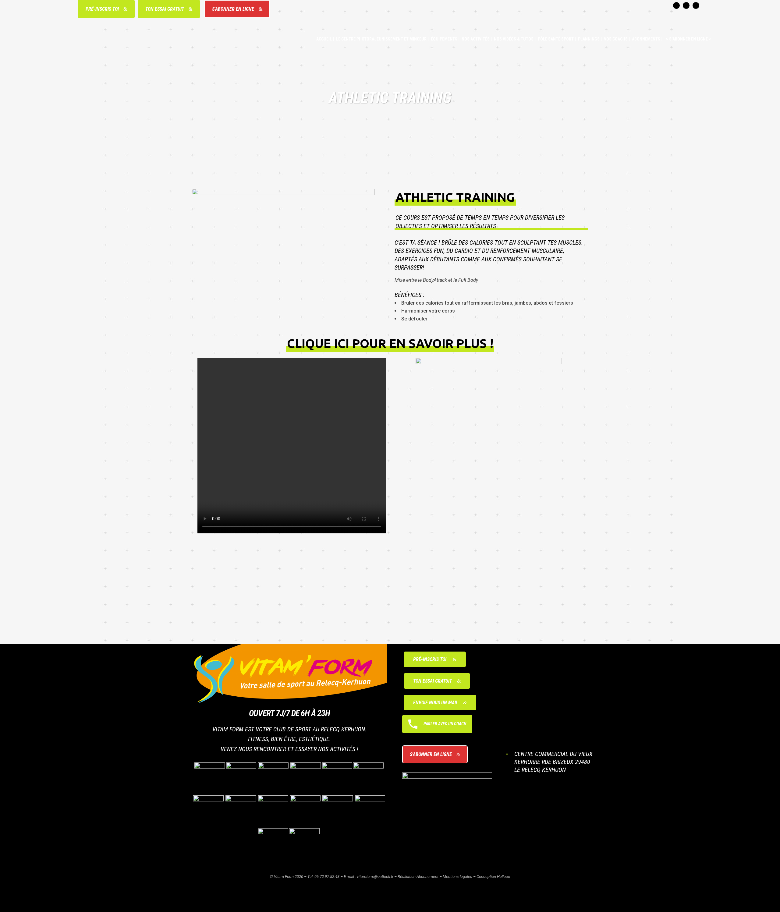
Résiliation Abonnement (418, 876)
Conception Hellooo (493, 876)
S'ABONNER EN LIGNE (233, 9)
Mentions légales (457, 876)
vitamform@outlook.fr (375, 876)
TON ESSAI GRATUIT (164, 9)
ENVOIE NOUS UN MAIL (435, 702)
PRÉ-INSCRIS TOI (102, 9)
